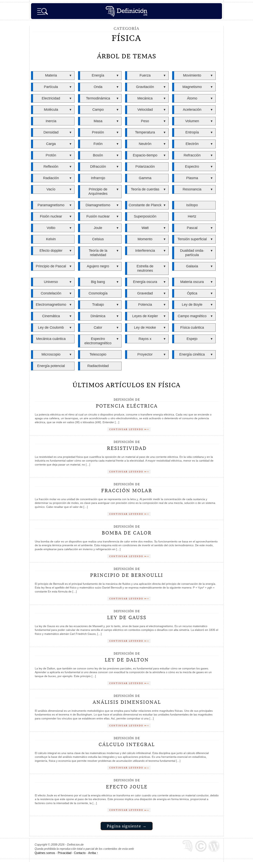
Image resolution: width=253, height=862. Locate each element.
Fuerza (145, 75)
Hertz (192, 216)
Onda (98, 87)
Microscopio (51, 354)
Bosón (98, 155)
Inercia (51, 121)
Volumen (192, 121)
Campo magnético (192, 316)
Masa (98, 121)
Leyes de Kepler (145, 316)
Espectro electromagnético (97, 341)
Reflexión (50, 166)
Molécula (51, 110)
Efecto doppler (51, 251)
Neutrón (145, 144)
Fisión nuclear (51, 216)
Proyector (145, 354)
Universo (51, 282)
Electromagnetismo (51, 305)
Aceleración (192, 110)
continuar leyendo (126, 429)
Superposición (145, 216)
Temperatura (145, 132)
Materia (51, 75)
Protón (51, 155)
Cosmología (98, 293)
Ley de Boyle (192, 305)
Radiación (51, 178)
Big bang (98, 282)
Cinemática (51, 316)
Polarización (145, 166)
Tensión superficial (192, 239)
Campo (98, 110)
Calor (98, 327)
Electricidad (51, 98)
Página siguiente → (126, 825)
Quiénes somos (45, 852)
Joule (98, 228)
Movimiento (192, 75)
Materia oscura (192, 282)
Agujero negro (98, 266)
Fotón (98, 144)
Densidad (51, 132)
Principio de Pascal (51, 266)
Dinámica (98, 316)
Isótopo (192, 205)
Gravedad (145, 293)
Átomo (192, 98)
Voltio (51, 228)
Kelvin (51, 239)
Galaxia (192, 266)
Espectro (192, 166)
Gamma (145, 178)
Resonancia (192, 189)
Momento (145, 239)
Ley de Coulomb (51, 327)
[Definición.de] (126, 11)
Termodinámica (98, 98)
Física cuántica (192, 327)
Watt (145, 228)
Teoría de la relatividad (98, 253)
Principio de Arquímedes (98, 191)
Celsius (98, 239)
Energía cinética (192, 354)
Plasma (192, 178)
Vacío (50, 189)
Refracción (192, 155)
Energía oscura (145, 282)
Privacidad (64, 852)
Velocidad (145, 110)
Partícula (51, 87)
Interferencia (145, 251)
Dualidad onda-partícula (192, 253)
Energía (98, 75)
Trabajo (98, 305)
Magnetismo (192, 87)
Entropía (192, 132)
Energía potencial (51, 366)
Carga (51, 144)
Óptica (192, 293)
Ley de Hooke (145, 327)
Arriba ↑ (93, 852)
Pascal (192, 228)
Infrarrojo (98, 178)
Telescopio (98, 354)
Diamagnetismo (98, 205)
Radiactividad (98, 366)
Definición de (127, 403)
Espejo (192, 339)
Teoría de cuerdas (145, 189)
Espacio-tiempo (145, 155)
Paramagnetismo (51, 205)
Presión (98, 132)
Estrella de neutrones (145, 268)
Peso (145, 121)
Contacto (80, 852)
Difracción (98, 166)
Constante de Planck (145, 205)
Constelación (51, 293)
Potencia (145, 305)
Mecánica (145, 98)
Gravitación (145, 87)
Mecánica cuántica (51, 339)
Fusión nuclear (98, 216)
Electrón (192, 144)
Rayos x (145, 339)
